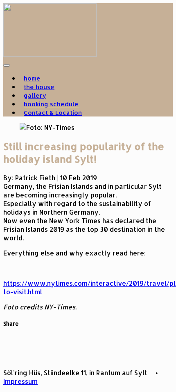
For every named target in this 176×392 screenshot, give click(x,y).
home (32, 78)
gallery (35, 95)
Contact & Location (53, 112)
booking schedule (51, 104)
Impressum (20, 381)
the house (39, 87)
